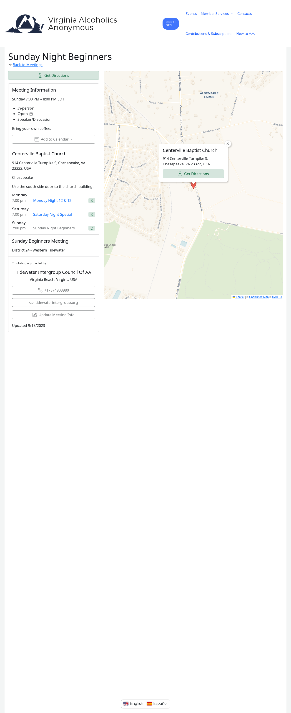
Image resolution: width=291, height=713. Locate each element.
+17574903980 (56, 290)
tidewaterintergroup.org (56, 302)
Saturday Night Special (52, 214)
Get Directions (56, 75)
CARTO (277, 297)
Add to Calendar (55, 139)
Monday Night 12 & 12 (52, 200)
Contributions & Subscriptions (209, 34)
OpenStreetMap (259, 297)
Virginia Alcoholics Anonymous (82, 23)
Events (191, 14)
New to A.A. (245, 34)
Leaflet (239, 297)
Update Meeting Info (57, 314)
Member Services (215, 14)
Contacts (244, 14)
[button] (171, 24)
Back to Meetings (28, 64)
